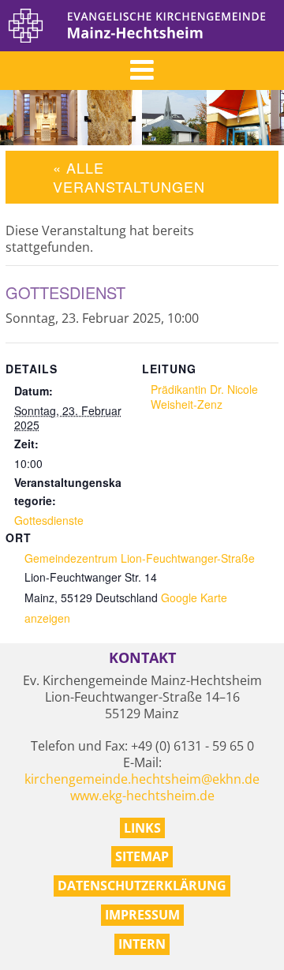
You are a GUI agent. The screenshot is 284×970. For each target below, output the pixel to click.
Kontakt (142, 658)
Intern (142, 944)
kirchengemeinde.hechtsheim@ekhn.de (142, 779)
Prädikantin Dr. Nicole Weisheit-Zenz (204, 396)
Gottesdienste (49, 520)
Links (142, 828)
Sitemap (142, 856)
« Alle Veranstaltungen (129, 176)
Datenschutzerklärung (142, 885)
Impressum (142, 914)
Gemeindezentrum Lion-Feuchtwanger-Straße (139, 558)
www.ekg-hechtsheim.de (142, 795)
